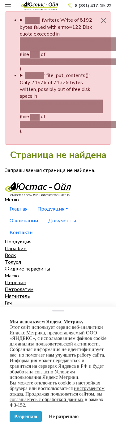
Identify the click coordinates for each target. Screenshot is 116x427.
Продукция (50, 209)
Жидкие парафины (27, 269)
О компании (24, 220)
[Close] (103, 20)
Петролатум (19, 289)
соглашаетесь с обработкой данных (47, 399)
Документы (62, 220)
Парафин (16, 248)
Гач (8, 303)
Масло (12, 275)
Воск (10, 255)
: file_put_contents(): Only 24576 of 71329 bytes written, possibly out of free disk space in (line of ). (58, 103)
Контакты (21, 232)
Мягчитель (17, 296)
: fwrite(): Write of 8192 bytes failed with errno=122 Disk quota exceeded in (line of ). (58, 44)
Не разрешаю (64, 416)
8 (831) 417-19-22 (93, 6)
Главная (19, 209)
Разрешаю (25, 416)
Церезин (15, 282)
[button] (8, 5)
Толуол (13, 262)
